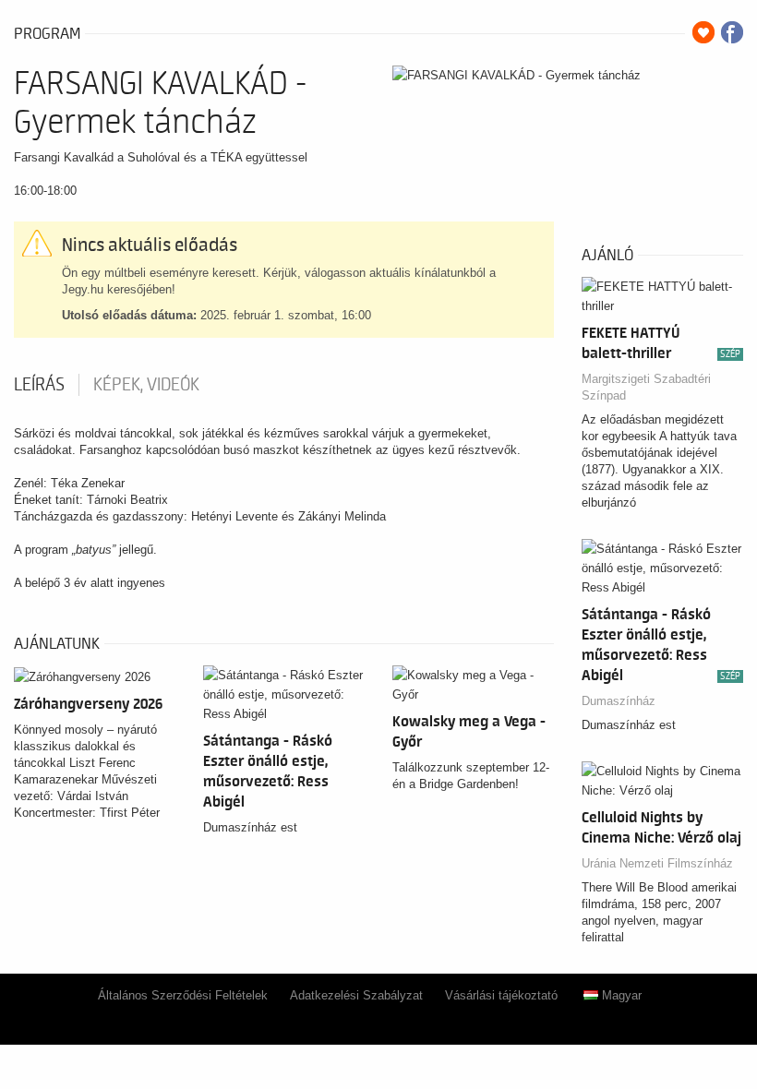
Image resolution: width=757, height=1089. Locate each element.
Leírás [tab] (39, 385)
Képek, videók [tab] (146, 385)
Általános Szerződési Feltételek (183, 995)
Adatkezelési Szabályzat (356, 995)
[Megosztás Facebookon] (732, 32)
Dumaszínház (618, 701)
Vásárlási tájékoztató (501, 995)
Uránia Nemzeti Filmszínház (657, 863)
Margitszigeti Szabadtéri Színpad (646, 387)
